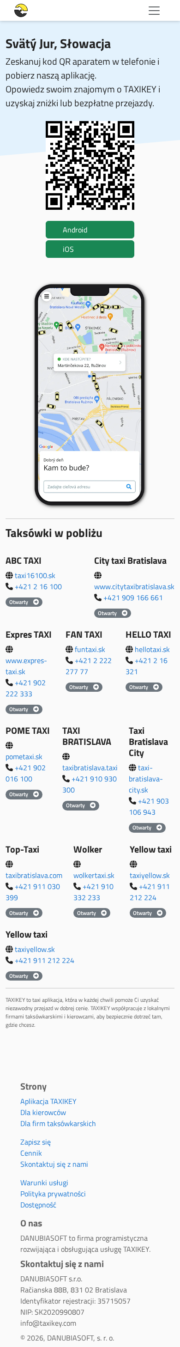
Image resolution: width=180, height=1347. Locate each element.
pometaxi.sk (24, 756)
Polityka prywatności (53, 1193)
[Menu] (154, 10)
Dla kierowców (43, 1112)
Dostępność (38, 1204)
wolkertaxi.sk (93, 875)
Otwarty (19, 601)
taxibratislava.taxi (90, 767)
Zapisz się (35, 1141)
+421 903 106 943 (149, 806)
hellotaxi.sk (152, 649)
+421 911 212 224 (150, 892)
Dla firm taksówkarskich (58, 1123)
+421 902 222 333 (26, 688)
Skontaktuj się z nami (54, 1164)
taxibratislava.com (34, 875)
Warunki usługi (44, 1182)
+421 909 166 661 (133, 597)
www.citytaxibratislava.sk (134, 586)
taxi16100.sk (35, 575)
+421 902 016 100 (26, 773)
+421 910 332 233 (93, 892)
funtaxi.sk (90, 649)
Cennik (31, 1152)
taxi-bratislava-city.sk (146, 778)
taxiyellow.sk (150, 875)
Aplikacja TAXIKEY (48, 1101)
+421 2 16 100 (38, 586)
